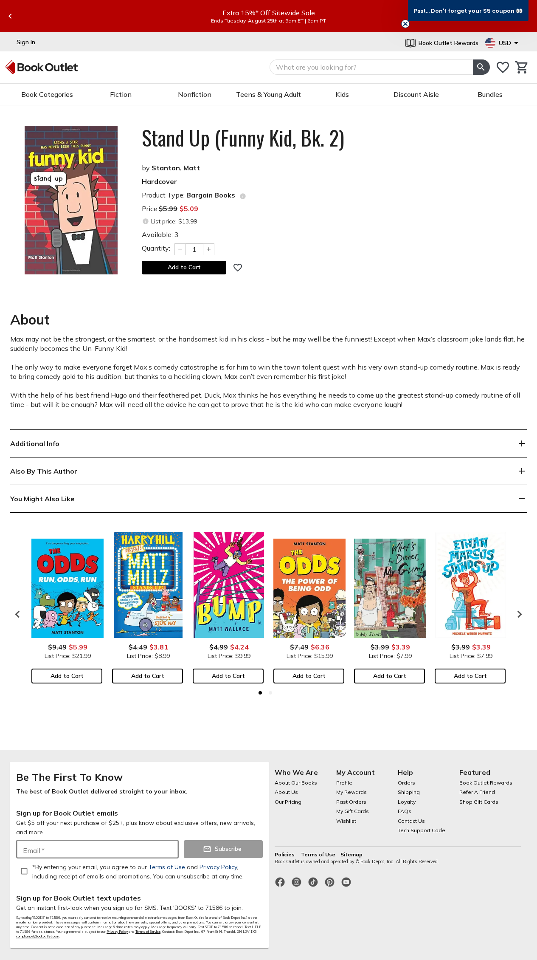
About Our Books (296, 782)
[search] (481, 67)
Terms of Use (318, 854)
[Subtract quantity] (180, 249)
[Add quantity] (208, 249)
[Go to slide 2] (270, 693)
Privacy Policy (117, 931)
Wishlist (346, 821)
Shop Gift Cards (478, 802)
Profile (344, 782)
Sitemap (351, 854)
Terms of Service (147, 931)
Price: (170, 208)
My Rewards (351, 792)
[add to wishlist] (238, 267)
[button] (468, 10)
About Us (286, 792)
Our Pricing (288, 802)
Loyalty (407, 802)
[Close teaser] (405, 24)
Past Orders (351, 802)
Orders (406, 782)
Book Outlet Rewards (485, 782)
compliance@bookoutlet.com (37, 936)
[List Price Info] (145, 221)
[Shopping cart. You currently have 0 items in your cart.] (521, 67)
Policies (285, 854)
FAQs (404, 811)
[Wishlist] (502, 67)
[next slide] (517, 614)
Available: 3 (160, 234)
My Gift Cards (352, 811)
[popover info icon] (242, 196)
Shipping (409, 792)
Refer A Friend (477, 792)
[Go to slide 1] (260, 693)
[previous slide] (10, 16)
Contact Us (411, 821)
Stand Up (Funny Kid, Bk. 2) (243, 138)
